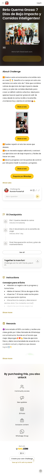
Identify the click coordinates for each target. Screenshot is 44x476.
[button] (22, 453)
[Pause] (35, 41)
